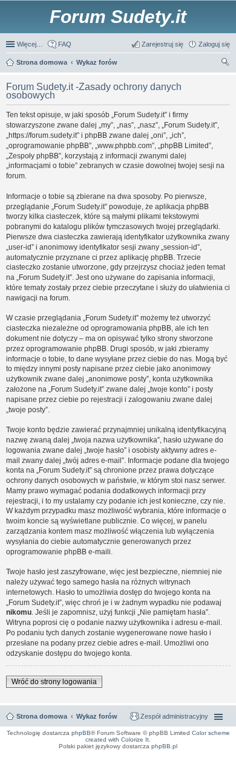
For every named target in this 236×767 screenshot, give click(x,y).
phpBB (81, 733)
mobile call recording (217, 761)
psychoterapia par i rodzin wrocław (206, 765)
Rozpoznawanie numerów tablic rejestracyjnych (197, 758)
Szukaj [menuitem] (225, 63)
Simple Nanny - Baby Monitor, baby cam (142, 754)
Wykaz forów (96, 716)
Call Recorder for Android (194, 754)
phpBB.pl (164, 746)
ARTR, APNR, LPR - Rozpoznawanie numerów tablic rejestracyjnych (57, 754)
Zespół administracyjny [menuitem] (174, 716)
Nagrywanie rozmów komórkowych (174, 761)
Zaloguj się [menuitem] (214, 44)
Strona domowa (41, 716)
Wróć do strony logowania (54, 682)
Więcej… (30, 44)
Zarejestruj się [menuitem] (162, 44)
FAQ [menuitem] (64, 44)
